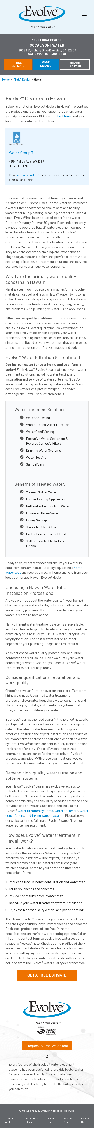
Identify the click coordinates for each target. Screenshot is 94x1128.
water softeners (66, 810)
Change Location (74, 64)
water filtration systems (35, 810)
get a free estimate (47, 975)
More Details (45, 64)
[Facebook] (47, 1057)
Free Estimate (18, 64)
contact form (61, 116)
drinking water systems (46, 815)
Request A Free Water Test (47, 1045)
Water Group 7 (21, 152)
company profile (26, 175)
